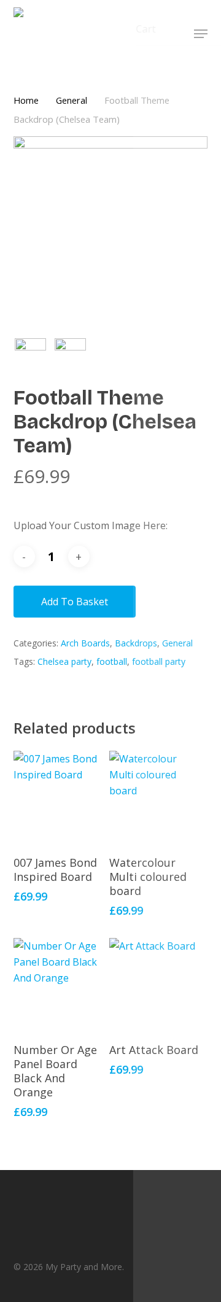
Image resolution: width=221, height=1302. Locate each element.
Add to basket (74, 601)
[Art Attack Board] (156, 984)
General (71, 100)
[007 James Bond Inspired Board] (60, 797)
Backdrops (136, 643)
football (111, 661)
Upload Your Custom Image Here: (91, 525)
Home (26, 100)
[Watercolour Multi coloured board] (156, 797)
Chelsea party (64, 661)
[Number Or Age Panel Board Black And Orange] (60, 984)
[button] (200, 34)
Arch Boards (85, 643)
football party (158, 661)
